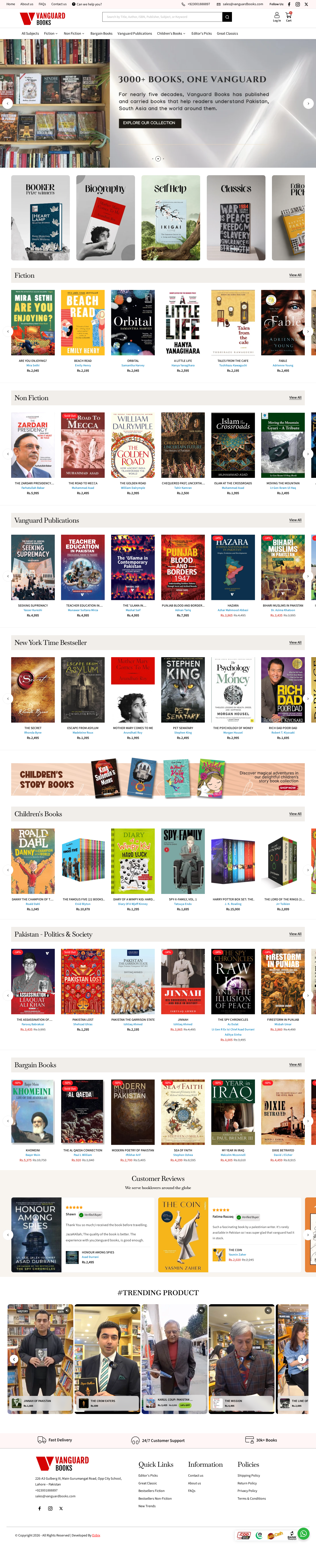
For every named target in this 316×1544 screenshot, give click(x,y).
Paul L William (83, 1155)
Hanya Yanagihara (183, 365)
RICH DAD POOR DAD (283, 728)
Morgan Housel (233, 733)
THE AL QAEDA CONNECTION (82, 1150)
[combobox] (162, 17)
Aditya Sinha (233, 1035)
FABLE (283, 361)
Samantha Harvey (132, 365)
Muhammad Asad (83, 488)
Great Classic (147, 1483)
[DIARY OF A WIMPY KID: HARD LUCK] (133, 861)
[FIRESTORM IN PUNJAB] (283, 981)
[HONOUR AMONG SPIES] (72, 1257)
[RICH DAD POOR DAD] (283, 690)
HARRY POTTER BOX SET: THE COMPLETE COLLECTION (233, 899)
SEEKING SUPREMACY (33, 605)
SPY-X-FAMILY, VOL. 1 (183, 899)
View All (295, 275)
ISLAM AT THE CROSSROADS (233, 483)
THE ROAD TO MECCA (83, 483)
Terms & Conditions (252, 1498)
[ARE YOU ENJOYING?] (33, 322)
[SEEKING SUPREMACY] (33, 567)
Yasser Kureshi (33, 610)
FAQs (42, 4)
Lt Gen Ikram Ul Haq (283, 488)
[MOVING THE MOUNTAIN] (283, 445)
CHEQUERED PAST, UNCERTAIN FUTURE (183, 483)
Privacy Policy (247, 1490)
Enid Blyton (83, 904)
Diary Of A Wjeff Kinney (133, 904)
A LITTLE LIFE (183, 361)
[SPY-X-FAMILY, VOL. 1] (183, 861)
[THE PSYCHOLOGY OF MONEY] (233, 690)
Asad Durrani (90, 1257)
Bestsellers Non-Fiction (155, 1498)
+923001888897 (46, 1490)
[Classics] (236, 217)
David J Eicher (283, 1155)
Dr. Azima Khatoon (283, 610)
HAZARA (233, 605)
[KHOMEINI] (33, 1112)
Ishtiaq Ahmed (133, 1024)
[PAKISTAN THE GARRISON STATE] (133, 981)
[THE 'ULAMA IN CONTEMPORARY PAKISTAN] (133, 567)
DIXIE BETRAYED (283, 1150)
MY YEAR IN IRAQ (233, 1150)
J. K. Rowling (233, 904)
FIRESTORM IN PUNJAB (283, 1019)
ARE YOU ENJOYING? (33, 361)
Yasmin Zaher (237, 1255)
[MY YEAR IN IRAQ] (233, 1112)
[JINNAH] (183, 981)
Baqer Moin (33, 1155)
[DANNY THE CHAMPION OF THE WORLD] (33, 861)
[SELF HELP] (170, 217)
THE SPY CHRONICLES (233, 1019)
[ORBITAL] (133, 322)
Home (10, 4)
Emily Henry (83, 365)
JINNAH (183, 1019)
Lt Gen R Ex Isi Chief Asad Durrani (233, 1029)
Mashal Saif (133, 610)
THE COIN (235, 1250)
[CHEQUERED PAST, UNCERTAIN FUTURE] (183, 445)
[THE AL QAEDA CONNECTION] (83, 1112)
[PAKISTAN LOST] (83, 981)
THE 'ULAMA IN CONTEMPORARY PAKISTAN (133, 605)
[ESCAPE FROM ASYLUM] (83, 690)
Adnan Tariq (183, 610)
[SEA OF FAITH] (183, 1112)
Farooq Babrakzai (33, 1024)
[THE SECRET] (33, 690)
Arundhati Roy (133, 733)
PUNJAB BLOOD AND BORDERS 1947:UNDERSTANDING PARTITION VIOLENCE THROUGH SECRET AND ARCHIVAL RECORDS (183, 605)
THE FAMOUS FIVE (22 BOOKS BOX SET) (83, 899)
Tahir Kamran (183, 488)
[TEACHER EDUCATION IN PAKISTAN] (83, 567)
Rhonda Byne (32, 733)
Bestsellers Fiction (151, 1490)
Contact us (59, 4)
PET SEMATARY (183, 728)
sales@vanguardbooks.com (55, 1496)
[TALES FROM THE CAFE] (233, 322)
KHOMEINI (33, 1150)
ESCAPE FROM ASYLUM (82, 728)
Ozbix (96, 1535)
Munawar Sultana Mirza (83, 610)
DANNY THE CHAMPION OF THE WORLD (33, 899)
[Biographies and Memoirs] (105, 217)
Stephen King (183, 733)
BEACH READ (83, 361)
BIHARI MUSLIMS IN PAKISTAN (283, 605)
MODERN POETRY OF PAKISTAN (133, 1150)
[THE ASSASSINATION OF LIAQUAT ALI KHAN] (33, 981)
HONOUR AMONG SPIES (98, 1252)
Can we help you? (89, 4)
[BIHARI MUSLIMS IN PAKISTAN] (283, 567)
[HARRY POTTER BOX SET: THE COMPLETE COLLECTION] (233, 861)
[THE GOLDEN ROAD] (133, 445)
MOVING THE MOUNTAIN (283, 483)
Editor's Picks (148, 1475)
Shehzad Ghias (82, 1024)
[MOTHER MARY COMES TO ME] (133, 690)
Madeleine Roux (83, 733)
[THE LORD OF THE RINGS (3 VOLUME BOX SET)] (283, 861)
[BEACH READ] (83, 322)
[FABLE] (283, 322)
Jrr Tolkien (283, 904)
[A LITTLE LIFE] (183, 322)
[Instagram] (298, 4)
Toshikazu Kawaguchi (233, 365)
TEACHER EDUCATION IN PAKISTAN (83, 605)
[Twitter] (306, 4)
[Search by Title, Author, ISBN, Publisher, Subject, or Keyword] (227, 17)
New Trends (147, 1506)
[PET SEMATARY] (183, 690)
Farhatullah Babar (32, 488)
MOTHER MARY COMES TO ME (133, 728)
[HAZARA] (233, 567)
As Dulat (233, 1024)
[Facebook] (289, 4)
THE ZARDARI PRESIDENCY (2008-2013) (33, 483)
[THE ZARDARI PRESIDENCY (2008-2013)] (33, 445)
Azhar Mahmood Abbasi (233, 610)
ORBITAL (133, 361)
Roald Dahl (33, 904)
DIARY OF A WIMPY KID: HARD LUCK (133, 899)
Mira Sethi (33, 365)
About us (26, 4)
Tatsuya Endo (183, 904)
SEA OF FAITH (183, 1150)
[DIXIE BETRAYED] (283, 1112)
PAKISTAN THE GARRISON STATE (133, 1019)
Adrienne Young (283, 365)
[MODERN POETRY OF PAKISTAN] (133, 1112)
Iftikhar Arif (133, 1155)
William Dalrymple (133, 488)
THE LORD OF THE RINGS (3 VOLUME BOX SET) (283, 899)
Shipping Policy (249, 1475)
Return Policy (247, 1483)
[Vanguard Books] (42, 19)
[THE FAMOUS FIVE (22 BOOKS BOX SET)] (83, 861)
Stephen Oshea (183, 1155)
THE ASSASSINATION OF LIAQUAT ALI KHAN (33, 1019)
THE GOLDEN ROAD (133, 483)
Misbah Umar (283, 1024)
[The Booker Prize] (40, 217)
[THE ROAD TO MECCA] (83, 445)
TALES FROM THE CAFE (233, 361)
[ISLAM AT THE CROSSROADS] (233, 445)
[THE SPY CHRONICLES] (233, 981)
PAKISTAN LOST (83, 1019)
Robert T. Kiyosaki (283, 733)
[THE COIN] (219, 1254)
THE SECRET (33, 728)
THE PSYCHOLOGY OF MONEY (233, 728)
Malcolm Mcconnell (233, 1155)
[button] (7, 103)
